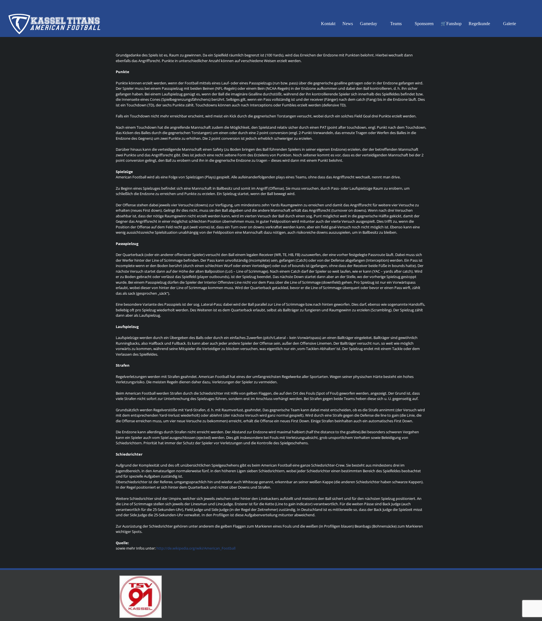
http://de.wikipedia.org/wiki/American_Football (195, 548)
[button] (524, 23)
